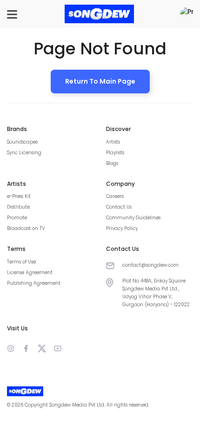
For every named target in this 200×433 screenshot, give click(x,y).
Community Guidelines (133, 217)
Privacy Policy (122, 228)
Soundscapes (22, 141)
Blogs (112, 163)
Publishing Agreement (33, 283)
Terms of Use (21, 261)
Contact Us (119, 206)
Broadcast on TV (26, 228)
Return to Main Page (100, 81)
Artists (113, 141)
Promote (17, 217)
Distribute (18, 206)
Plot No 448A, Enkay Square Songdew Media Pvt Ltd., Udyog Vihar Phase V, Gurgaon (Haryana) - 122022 (156, 292)
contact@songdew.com (150, 265)
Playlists (115, 152)
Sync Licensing (24, 152)
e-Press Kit (19, 196)
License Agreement (30, 272)
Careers (115, 196)
